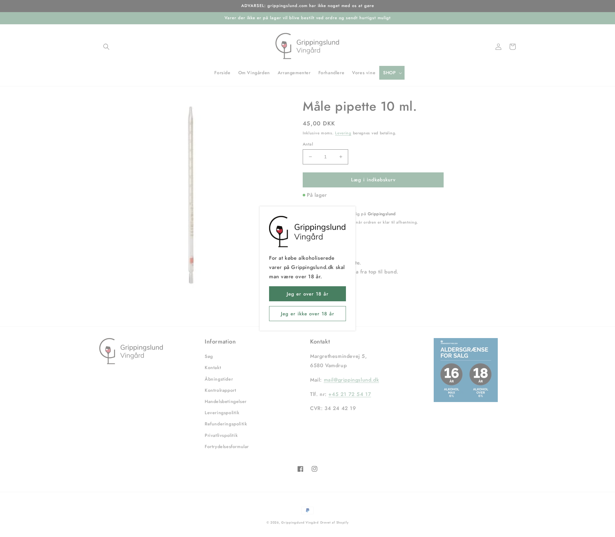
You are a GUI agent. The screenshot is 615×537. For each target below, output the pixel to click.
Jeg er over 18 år (308, 293)
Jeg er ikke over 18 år (307, 313)
